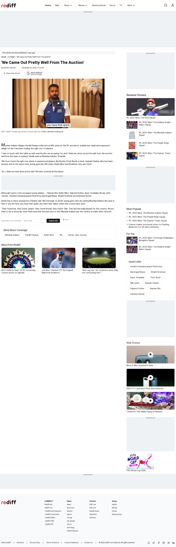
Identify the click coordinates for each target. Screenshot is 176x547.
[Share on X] (154, 543)
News (66, 5)
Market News (94, 511)
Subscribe (53, 221)
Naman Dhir (155, 288)
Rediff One (49, 508)
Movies (69, 511)
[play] (150, 354)
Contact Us (88, 543)
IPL (61, 235)
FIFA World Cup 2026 (136, 470)
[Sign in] (172, 5)
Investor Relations (72, 543)
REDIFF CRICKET (10, 68)
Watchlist (93, 514)
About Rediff (6, 543)
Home (48, 5)
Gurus (112, 5)
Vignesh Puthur (137, 288)
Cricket (11, 57)
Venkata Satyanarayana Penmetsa (146, 266)
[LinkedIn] (173, 543)
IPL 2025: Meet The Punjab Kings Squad (147, 217)
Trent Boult (155, 277)
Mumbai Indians (12, 235)
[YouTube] (168, 543)
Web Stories (133, 342)
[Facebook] (159, 543)
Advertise (20, 543)
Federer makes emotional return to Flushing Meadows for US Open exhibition (149, 225)
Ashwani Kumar (137, 294)
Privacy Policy (35, 543)
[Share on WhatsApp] (149, 543)
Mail (57, 5)
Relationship (116, 514)
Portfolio (93, 518)
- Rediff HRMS (50, 518)
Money (82, 5)
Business (70, 508)
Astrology (70, 528)
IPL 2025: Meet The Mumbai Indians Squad (148, 213)
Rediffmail (48, 504)
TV (120, 5)
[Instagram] (164, 543)
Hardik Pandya (31, 235)
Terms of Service (52, 543)
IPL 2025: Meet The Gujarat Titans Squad (148, 220)
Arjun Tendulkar (137, 277)
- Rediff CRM (49, 521)
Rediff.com (109, 543)
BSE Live (93, 504)
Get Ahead (71, 521)
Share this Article (13, 73)
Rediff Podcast (72, 531)
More (129, 5)
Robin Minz (49, 235)
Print (67, 220)
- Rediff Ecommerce (52, 514)
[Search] (166, 5)
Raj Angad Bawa (137, 272)
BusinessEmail (98, 5)
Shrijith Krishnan (158, 272)
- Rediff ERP (49, 524)
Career (114, 511)
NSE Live (93, 508)
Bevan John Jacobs (77, 235)
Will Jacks (134, 283)
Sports (69, 514)
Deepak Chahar (152, 283)
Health (114, 504)
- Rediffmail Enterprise (53, 511)
